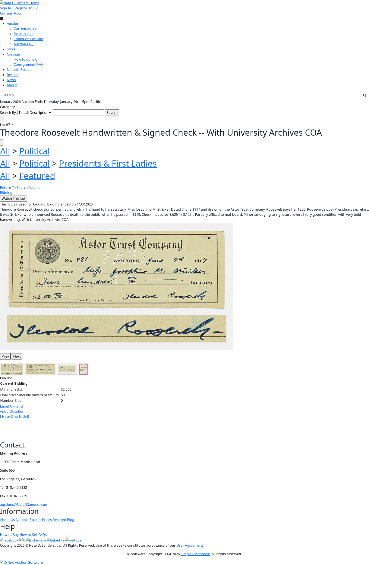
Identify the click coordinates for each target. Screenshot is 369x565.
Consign (13, 54)
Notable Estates (19, 69)
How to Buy (9, 534)
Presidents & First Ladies (108, 163)
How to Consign (27, 59)
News (11, 80)
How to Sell (28, 534)
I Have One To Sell (14, 416)
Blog (70, 519)
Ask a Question (12, 411)
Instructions (23, 33)
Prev (5, 356)
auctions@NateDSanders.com (24, 504)
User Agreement (189, 545)
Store (11, 49)
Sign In (5, 8)
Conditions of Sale (28, 39)
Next (17, 356)
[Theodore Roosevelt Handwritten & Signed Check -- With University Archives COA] (116, 285)
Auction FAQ (24, 44)
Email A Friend (11, 406)
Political (34, 151)
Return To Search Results (20, 187)
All (5, 151)
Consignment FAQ (28, 64)
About (12, 85)
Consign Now (11, 13)
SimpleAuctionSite (195, 554)
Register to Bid (26, 8)
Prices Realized (54, 519)
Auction (13, 23)
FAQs (42, 534)
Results (13, 74)
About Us (7, 519)
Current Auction (27, 28)
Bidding (6, 192)
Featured (37, 176)
